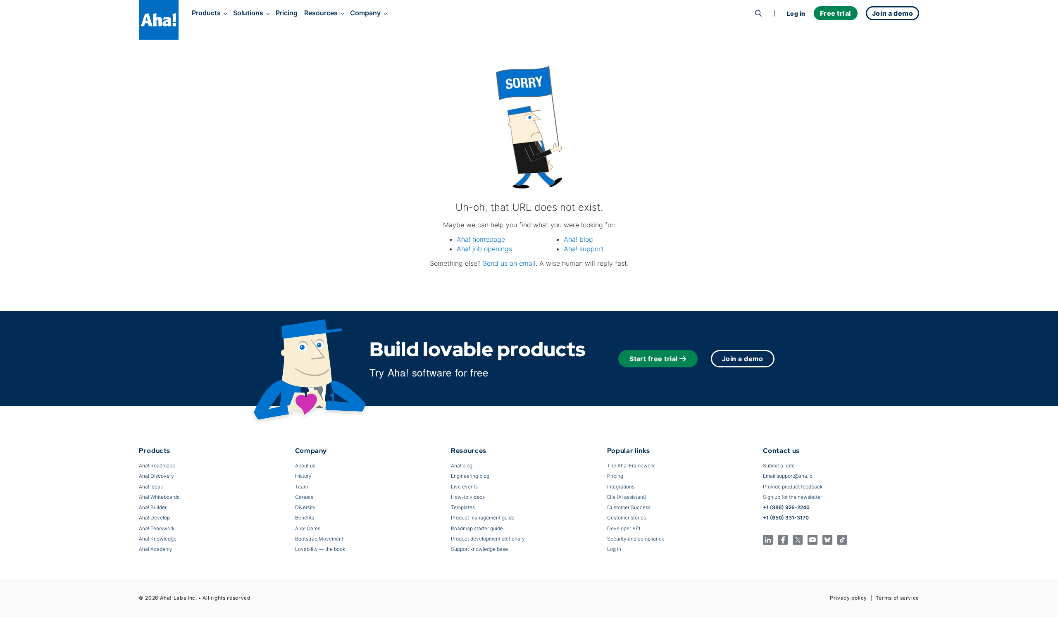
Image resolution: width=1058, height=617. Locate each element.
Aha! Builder (153, 507)
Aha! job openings (484, 249)
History (303, 476)
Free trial (835, 13)
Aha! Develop (154, 518)
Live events (464, 487)
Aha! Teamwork (156, 528)
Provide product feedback (792, 487)
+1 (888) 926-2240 (786, 507)
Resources (321, 13)
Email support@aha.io (788, 476)
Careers (304, 497)
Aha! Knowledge (157, 539)
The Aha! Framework (631, 465)
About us (305, 465)
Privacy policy (848, 598)
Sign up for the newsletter (792, 497)
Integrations (620, 487)
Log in (796, 13)
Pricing (287, 13)
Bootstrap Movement (319, 539)
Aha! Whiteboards (159, 497)
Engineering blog (470, 476)
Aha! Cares (307, 528)
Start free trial (653, 359)
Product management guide (483, 518)
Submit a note (779, 465)
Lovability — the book (320, 549)
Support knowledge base (479, 549)
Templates (463, 507)
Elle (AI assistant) (626, 497)
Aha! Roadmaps (157, 465)
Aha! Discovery (156, 476)
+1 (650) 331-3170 (786, 518)
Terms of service (897, 598)
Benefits (304, 518)
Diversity (305, 507)
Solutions (248, 13)
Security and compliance (636, 539)
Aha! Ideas (151, 487)
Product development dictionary (488, 539)
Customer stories (626, 518)
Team (301, 487)
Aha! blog (578, 239)
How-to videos (468, 497)
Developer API (623, 528)
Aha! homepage (481, 239)
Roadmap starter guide (477, 528)
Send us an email (509, 263)
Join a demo (742, 359)
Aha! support (584, 249)
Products (206, 13)
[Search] (758, 13)
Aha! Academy (155, 549)
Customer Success (629, 507)
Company (365, 13)
